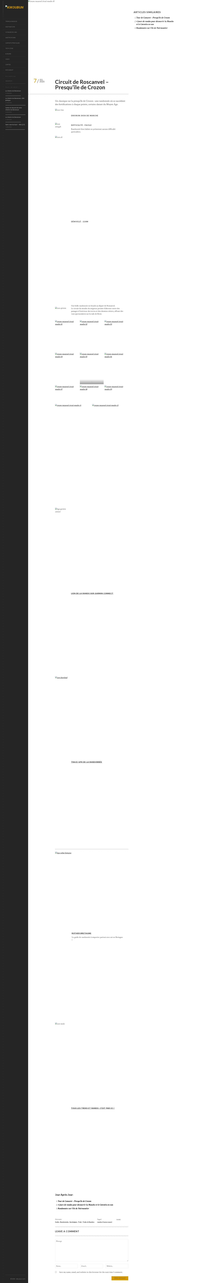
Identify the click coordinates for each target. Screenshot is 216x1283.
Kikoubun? (9, 70)
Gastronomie (10, 37)
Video (7, 59)
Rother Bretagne (81, 933)
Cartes (8, 64)
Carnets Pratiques (12, 43)
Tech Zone (9, 48)
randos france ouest (104, 1222)
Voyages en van (11, 32)
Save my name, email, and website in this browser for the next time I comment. (91, 1272)
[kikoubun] (15, 7)
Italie (57, 1222)
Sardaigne (73, 1222)
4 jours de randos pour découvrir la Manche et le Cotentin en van (85, 1204)
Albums (8, 54)
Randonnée (64, 1222)
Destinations (10, 27)
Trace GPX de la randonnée (86, 762)
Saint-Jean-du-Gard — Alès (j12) (15, 124)
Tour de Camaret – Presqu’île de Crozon (74, 1201)
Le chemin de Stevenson (13, 91)
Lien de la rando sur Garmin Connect (92, 593)
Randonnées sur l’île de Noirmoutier (73, 1208)
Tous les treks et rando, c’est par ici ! (93, 1108)
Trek (80, 1222)
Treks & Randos (11, 21)
